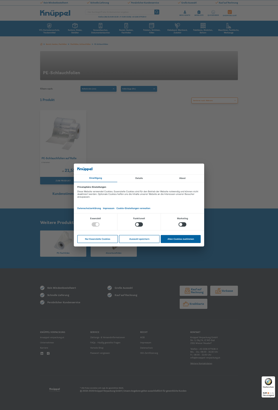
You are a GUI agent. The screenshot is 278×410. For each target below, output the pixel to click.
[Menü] (273, 378)
